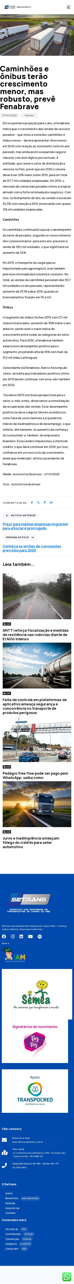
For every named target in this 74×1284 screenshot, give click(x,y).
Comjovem (15, 1248)
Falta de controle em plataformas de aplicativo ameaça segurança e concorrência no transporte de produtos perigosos (35, 706)
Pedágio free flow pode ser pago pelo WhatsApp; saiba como (35, 775)
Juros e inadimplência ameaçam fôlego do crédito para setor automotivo (31, 842)
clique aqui (24, 929)
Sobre (9, 1193)
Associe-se (12, 1208)
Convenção (18, 1239)
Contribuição (19, 1234)
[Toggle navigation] (59, 7)
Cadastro (17, 1244)
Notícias (29, 115)
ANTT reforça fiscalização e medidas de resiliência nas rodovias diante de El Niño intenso (36, 634)
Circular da (15, 1229)
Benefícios (21, 1198)
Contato (10, 1213)
